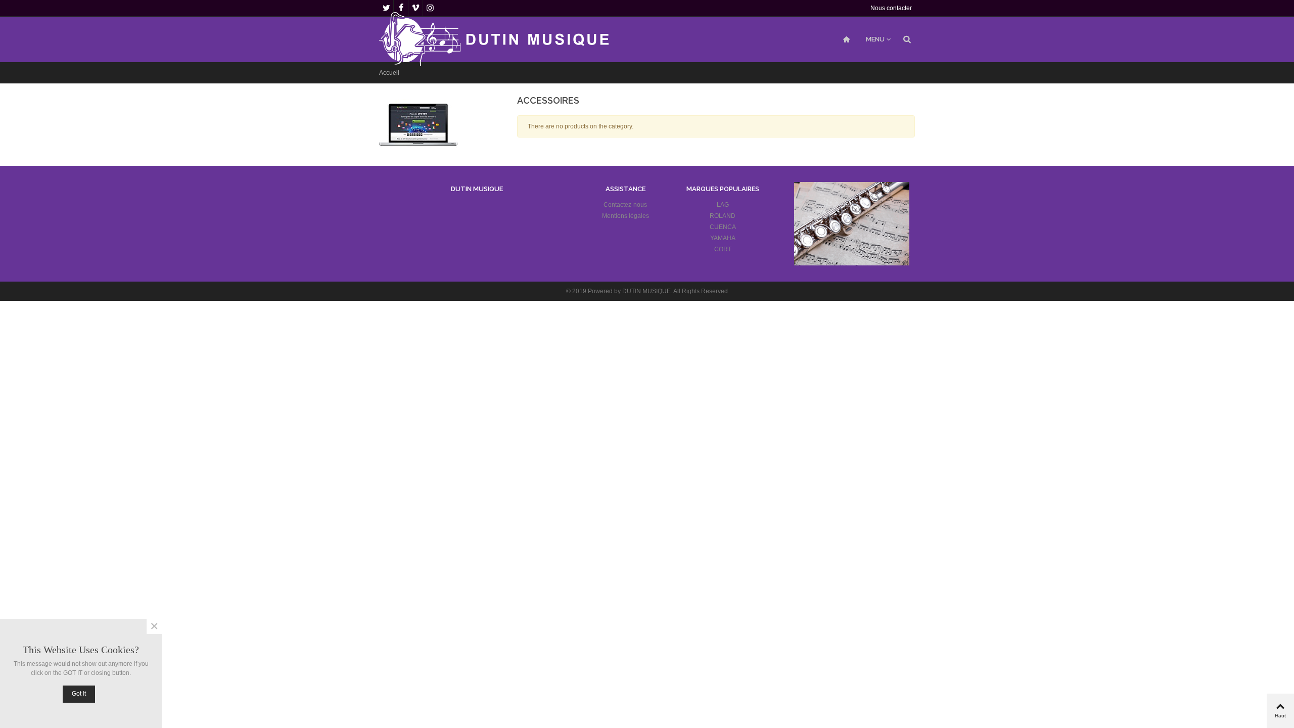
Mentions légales (625, 215)
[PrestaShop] (418, 124)
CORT (722, 249)
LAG (723, 204)
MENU (875, 39)
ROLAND (722, 215)
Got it (79, 693)
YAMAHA (722, 238)
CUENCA (723, 227)
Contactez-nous (625, 204)
